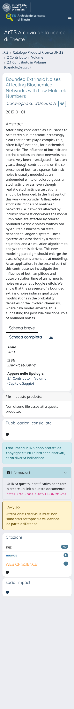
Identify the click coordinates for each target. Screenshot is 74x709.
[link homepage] (16, 7)
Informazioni (20, 472)
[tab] (51, 337)
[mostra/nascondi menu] (70, 17)
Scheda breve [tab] (22, 327)
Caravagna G (19, 103)
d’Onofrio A (45, 103)
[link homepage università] (25, 17)
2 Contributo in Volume (25, 57)
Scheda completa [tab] (25, 336)
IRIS (5, 52)
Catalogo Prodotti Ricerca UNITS (38, 52)
